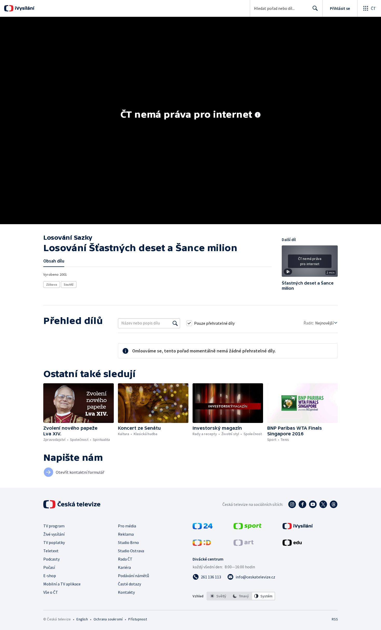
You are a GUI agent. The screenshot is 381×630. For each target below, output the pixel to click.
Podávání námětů (133, 575)
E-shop (49, 575)
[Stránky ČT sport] (248, 527)
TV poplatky (54, 542)
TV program (54, 525)
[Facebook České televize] (302, 504)
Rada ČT (125, 559)
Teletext (51, 550)
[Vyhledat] (175, 323)
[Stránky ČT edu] (292, 544)
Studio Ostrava (131, 550)
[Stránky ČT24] (203, 527)
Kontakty (126, 592)
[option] (218, 596)
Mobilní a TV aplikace (62, 583)
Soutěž (68, 284)
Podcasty (51, 559)
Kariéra (124, 567)
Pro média (127, 525)
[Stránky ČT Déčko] (202, 544)
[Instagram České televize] (292, 504)
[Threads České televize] (333, 504)
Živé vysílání (54, 534)
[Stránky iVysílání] (298, 527)
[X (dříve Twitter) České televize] (323, 504)
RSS (335, 619)
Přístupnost (137, 619)
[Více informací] (258, 115)
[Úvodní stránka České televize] (72, 504)
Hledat (315, 8)
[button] (310, 263)
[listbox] (241, 596)
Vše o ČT (50, 592)
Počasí (49, 567)
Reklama (126, 534)
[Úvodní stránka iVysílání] (24, 8)
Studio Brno (128, 542)
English (82, 619)
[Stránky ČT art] (243, 544)
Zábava (51, 284)
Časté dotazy (129, 583)
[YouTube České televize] (313, 504)
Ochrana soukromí (108, 619)
